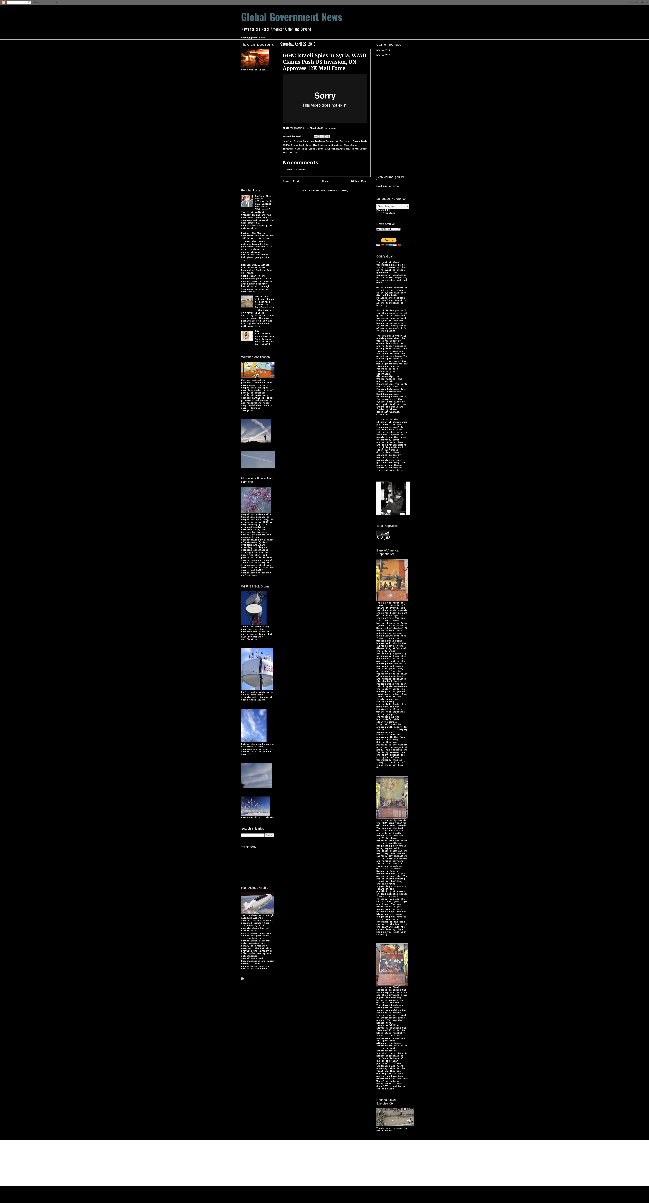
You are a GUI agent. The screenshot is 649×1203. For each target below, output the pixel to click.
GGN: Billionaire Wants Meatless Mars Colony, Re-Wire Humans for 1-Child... (264, 338)
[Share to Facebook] (325, 136)
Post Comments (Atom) (334, 190)
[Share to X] (321, 136)
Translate (389, 213)
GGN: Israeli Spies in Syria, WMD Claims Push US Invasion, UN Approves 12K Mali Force (324, 61)
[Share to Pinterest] (328, 136)
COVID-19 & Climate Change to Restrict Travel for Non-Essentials (264, 302)
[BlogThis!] (318, 136)
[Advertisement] (254, 129)
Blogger (351, 1179)
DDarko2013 (316, 128)
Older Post (359, 181)
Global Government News (291, 16)
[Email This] (315, 136)
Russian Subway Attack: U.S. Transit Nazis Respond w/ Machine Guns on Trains (256, 269)
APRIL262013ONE (292, 128)
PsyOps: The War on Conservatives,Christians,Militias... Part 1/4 (257, 236)
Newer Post (291, 181)
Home (325, 181)
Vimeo (332, 128)
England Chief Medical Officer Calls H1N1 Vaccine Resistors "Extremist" (264, 203)
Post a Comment (296, 169)
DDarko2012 (383, 55)
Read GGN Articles (387, 186)
